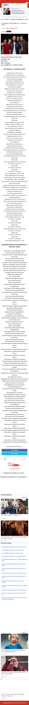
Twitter (15, 453)
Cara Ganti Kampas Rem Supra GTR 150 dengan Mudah (14, 590)
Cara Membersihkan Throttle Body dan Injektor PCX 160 (14, 573)
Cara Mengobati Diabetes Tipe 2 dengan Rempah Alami (14, 547)
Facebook (15, 450)
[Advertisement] (14, 616)
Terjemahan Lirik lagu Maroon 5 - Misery (13, 473)
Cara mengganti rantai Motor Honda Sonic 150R (12, 553)
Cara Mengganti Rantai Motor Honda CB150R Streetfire (14, 556)
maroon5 (7, 19)
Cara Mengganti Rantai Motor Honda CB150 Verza (13, 550)
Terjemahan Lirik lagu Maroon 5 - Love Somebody (13, 477)
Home (2, 19)
